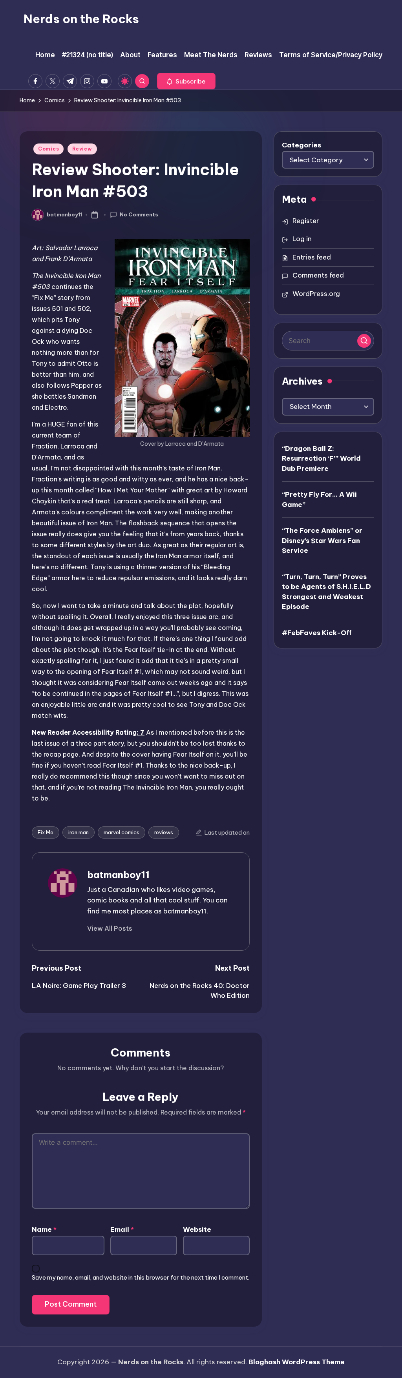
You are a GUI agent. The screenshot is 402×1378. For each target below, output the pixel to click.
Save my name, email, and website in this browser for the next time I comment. (140, 1277)
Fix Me (45, 832)
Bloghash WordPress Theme (297, 1362)
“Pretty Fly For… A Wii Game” (319, 499)
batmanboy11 (118, 875)
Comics (48, 149)
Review (82, 149)
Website (197, 1229)
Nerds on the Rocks (81, 18)
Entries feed (311, 257)
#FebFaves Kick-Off (317, 632)
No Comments (139, 214)
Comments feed (318, 275)
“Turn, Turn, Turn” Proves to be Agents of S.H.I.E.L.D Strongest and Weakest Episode (326, 591)
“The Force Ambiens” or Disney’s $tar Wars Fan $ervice (322, 540)
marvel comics (121, 832)
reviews (163, 832)
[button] (186, 81)
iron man (78, 832)
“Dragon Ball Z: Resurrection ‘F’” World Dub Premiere (321, 458)
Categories (301, 145)
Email (122, 1229)
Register (305, 220)
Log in (302, 238)
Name (44, 1229)
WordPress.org (316, 293)
